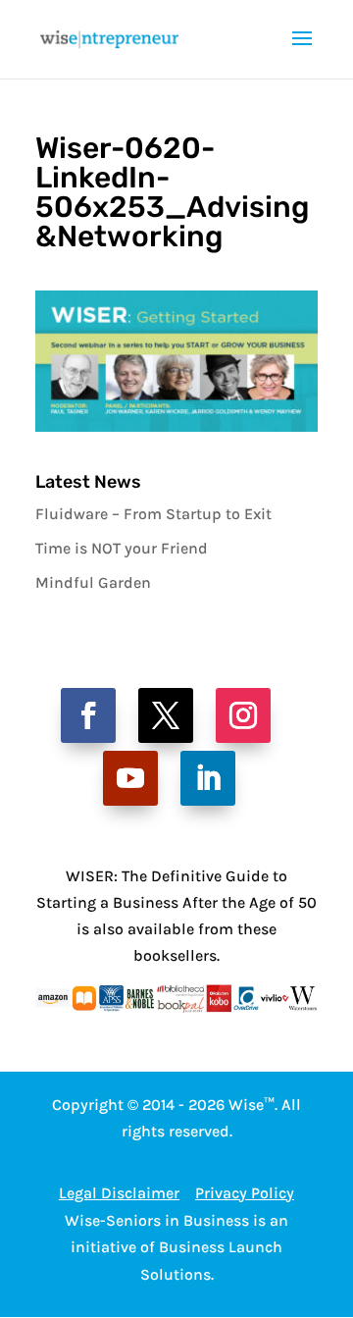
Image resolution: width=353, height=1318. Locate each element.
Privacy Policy (244, 1193)
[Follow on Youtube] (130, 778)
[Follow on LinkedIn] (207, 778)
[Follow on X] (165, 715)
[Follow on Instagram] (243, 715)
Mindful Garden (93, 582)
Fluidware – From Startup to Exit (153, 513)
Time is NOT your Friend (121, 548)
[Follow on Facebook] (88, 715)
